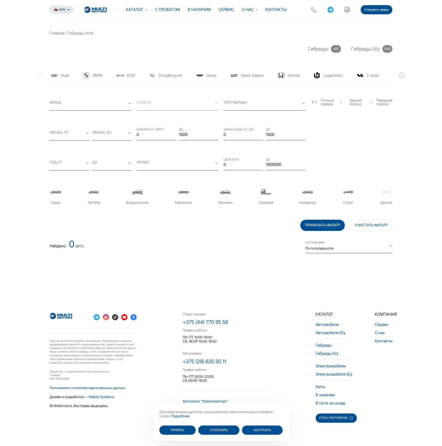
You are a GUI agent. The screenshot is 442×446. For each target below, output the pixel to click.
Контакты (275, 9)
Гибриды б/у (327, 353)
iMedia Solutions (101, 397)
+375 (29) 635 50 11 (204, 361)
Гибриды (324, 345)
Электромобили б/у (334, 374)
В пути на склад (330, 403)
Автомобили (327, 324)
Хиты (320, 387)
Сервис (226, 9)
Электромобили (331, 366)
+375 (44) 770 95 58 (205, 322)
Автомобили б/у (331, 333)
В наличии (199, 9)
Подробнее (180, 416)
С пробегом (167, 9)
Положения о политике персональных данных (87, 388)
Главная (57, 33)
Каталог (134, 9)
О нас (247, 9)
